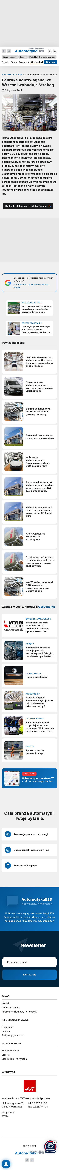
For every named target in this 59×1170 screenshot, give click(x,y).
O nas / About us (11, 1007)
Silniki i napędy (10, 57)
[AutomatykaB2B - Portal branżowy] (29, 1153)
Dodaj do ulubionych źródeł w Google (26, 206)
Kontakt (6, 1003)
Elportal (6, 1054)
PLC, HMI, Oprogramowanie (42, 57)
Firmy (14, 62)
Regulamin (7, 1026)
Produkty (24, 62)
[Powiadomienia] (6, 1164)
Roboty (23, 57)
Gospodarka (38, 62)
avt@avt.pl (8, 1112)
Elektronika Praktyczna (14, 1058)
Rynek (5, 62)
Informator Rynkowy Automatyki (19, 1011)
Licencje (6, 1031)
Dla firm (50, 62)
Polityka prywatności (13, 1035)
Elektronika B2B (10, 1050)
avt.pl (5, 1115)
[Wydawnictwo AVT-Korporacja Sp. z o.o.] (29, 1086)
